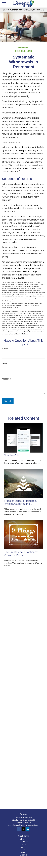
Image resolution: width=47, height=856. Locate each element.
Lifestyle (23, 855)
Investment (23, 842)
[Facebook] (19, 829)
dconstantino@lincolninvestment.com (23, 825)
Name (5, 348)
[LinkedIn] (27, 829)
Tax (23, 850)
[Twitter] (23, 829)
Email (4, 363)
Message (6, 378)
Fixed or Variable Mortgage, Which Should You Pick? (20, 502)
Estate (23, 844)
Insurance (23, 847)
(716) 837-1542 (26, 817)
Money (23, 852)
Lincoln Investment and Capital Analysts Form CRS (23, 10)
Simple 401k (11, 455)
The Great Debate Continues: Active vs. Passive (21, 554)
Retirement (23, 839)
